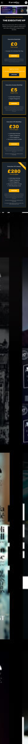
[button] (26, 2)
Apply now (14, 74)
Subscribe (14, 55)
